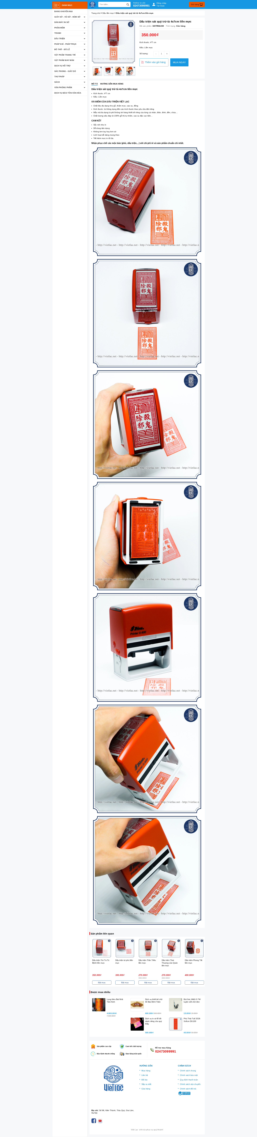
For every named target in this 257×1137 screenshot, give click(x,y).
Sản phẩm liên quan (102, 933)
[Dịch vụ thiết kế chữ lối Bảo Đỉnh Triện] (137, 1004)
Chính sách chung (188, 1071)
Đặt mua (101, 982)
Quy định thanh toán (189, 1080)
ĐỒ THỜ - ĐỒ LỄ (62, 49)
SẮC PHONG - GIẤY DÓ (65, 71)
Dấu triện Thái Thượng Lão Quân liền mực (146, 962)
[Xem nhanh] (101, 948)
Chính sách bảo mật (189, 1075)
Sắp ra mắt (146, 1084)
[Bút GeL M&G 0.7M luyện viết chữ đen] (175, 1004)
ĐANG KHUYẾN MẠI (63, 11)
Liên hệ (144, 1075)
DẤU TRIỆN (59, 38)
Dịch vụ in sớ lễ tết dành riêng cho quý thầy (153, 1021)
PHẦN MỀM (59, 28)
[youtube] (100, 1120)
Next (137, 71)
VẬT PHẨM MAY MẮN (64, 60)
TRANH (57, 33)
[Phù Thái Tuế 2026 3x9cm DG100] (175, 1024)
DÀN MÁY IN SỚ (61, 22)
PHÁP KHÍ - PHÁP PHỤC (65, 44)
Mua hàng (145, 1071)
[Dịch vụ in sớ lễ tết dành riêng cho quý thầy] (137, 1024)
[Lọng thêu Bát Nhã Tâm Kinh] (98, 1004)
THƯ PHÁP (59, 76)
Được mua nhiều (100, 992)
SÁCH (57, 82)
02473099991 (141, 5)
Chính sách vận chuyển (190, 1084)
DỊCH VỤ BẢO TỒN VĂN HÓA (67, 93)
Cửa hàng (145, 1089)
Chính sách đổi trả (188, 1089)
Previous (89, 71)
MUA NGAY (179, 62)
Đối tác (144, 1080)
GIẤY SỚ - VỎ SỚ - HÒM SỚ (67, 17)
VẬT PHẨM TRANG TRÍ (65, 55)
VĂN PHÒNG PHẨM (63, 87)
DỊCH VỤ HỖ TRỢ (62, 66)
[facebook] (94, 1120)
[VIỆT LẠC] (92, 4)
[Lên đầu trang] (252, 1132)
